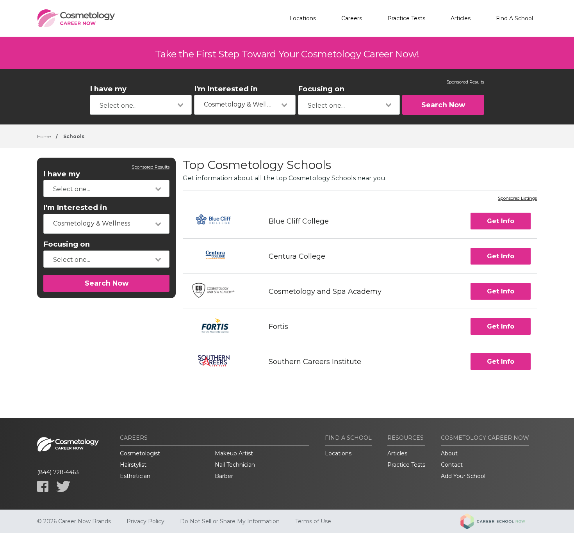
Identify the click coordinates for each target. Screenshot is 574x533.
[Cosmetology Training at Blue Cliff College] (218, 221)
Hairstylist (133, 464)
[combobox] (140, 104)
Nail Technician (235, 464)
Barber (224, 476)
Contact (452, 464)
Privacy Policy (145, 521)
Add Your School (463, 476)
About (449, 453)
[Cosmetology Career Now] (76, 18)
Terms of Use (313, 521)
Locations (302, 18)
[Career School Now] (498, 521)
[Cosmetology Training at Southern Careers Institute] (218, 361)
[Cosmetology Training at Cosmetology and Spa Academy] (218, 291)
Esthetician (135, 476)
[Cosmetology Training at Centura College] (218, 256)
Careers (351, 18)
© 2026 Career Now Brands (74, 521)
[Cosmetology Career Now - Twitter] (63, 486)
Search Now (443, 105)
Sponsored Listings (517, 198)
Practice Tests (406, 18)
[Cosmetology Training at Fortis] (218, 326)
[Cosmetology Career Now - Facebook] (42, 486)
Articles (461, 18)
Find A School (514, 18)
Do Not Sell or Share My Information (230, 521)
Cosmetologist (140, 453)
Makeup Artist (234, 453)
